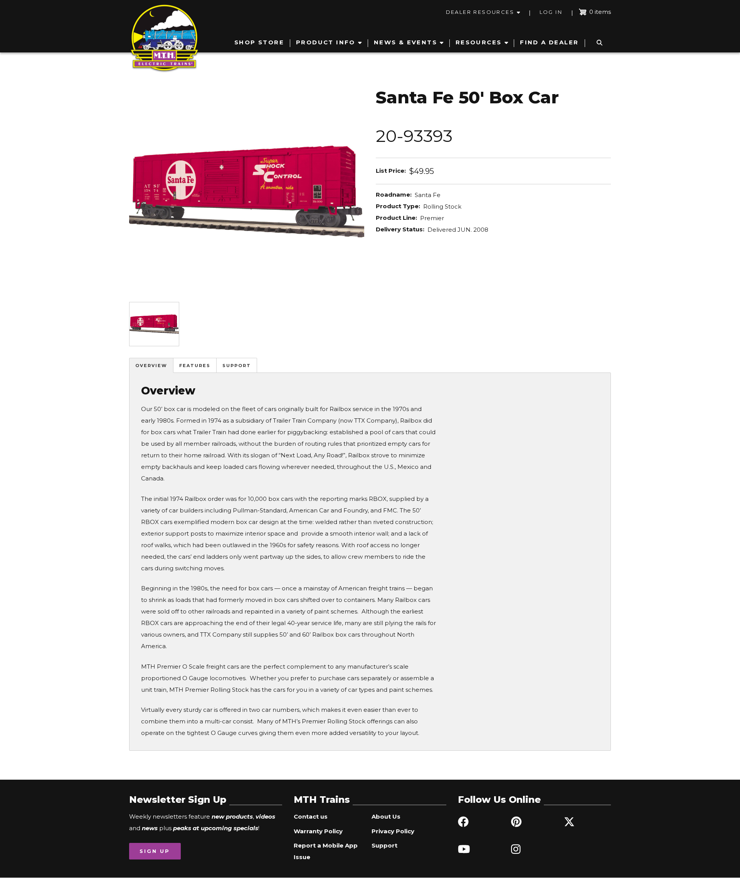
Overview (151, 365)
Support (236, 365)
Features (194, 365)
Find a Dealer (549, 42)
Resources (479, 42)
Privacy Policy (393, 831)
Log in (551, 12)
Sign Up (155, 851)
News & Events (405, 42)
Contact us (311, 816)
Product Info (325, 42)
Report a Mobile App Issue (326, 851)
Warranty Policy (318, 831)
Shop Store (259, 42)
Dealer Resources (480, 12)
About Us (386, 816)
